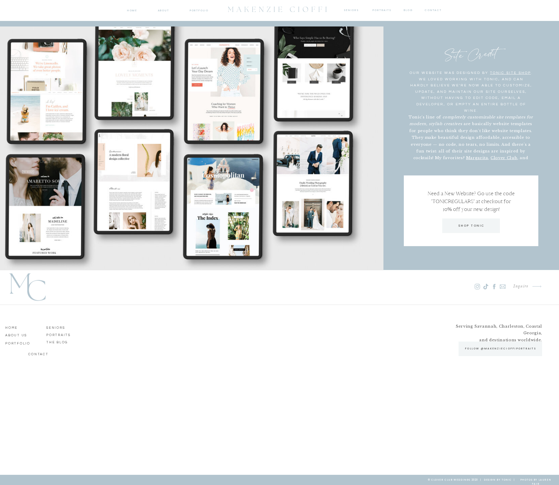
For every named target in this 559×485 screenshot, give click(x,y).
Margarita (477, 157)
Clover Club (504, 157)
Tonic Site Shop (510, 73)
